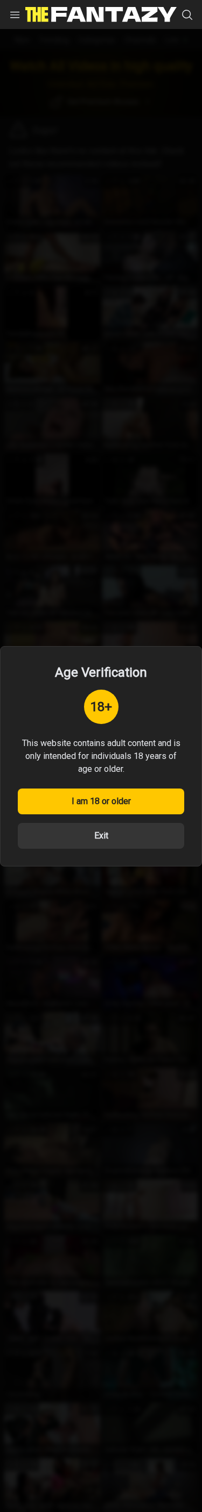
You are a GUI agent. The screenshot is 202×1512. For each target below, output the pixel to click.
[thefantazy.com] (101, 14)
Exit (101, 835)
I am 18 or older (101, 801)
